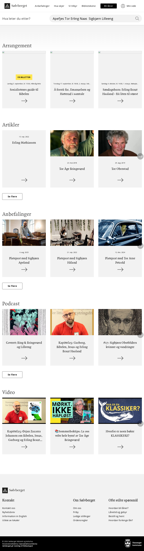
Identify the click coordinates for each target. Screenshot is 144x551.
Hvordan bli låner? (118, 508)
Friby (76, 512)
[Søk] (138, 18)
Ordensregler (80, 520)
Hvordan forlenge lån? (121, 520)
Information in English (14, 516)
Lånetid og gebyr (118, 512)
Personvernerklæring (10, 544)
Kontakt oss (8, 508)
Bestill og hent (116, 516)
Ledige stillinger (81, 516)
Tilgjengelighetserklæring (27, 544)
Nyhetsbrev (8, 512)
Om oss (77, 508)
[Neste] (140, 156)
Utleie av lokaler (11, 520)
